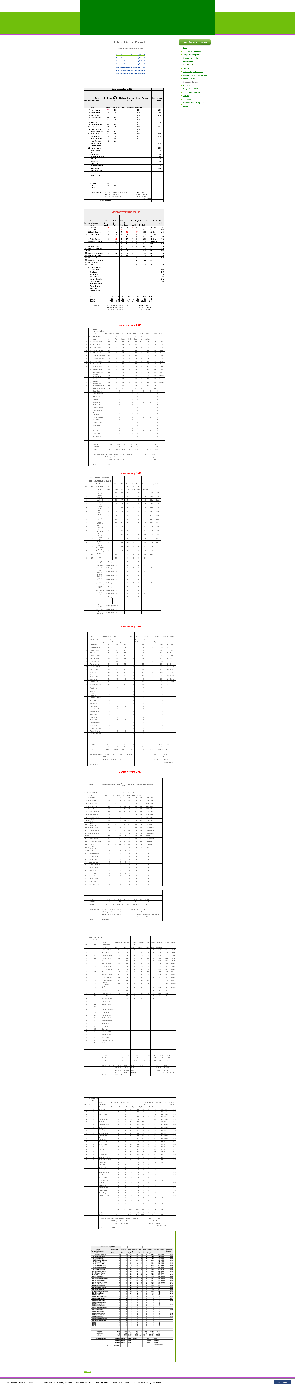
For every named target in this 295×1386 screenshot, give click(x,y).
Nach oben (87, 1372)
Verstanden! (283, 1382)
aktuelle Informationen (191, 92)
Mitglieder (186, 85)
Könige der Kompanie (191, 55)
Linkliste (186, 96)
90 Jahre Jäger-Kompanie (193, 72)
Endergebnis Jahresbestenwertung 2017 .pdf (130, 61)
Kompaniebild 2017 (190, 89)
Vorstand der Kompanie (192, 51)
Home (185, 48)
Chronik (186, 68)
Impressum (187, 99)
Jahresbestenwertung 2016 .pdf (134, 64)
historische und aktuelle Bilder (195, 75)
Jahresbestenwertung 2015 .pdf (134, 67)
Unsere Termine (189, 78)
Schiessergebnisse (190, 82)
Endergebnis (120, 64)
